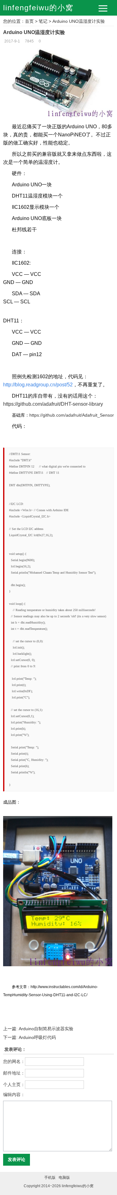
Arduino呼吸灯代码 (29, 1037)
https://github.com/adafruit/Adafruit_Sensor (71, 415)
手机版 (50, 1177)
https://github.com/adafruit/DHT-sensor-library (53, 404)
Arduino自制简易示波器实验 (38, 1028)
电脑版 (64, 1177)
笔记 (43, 21)
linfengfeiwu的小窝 (38, 7)
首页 (29, 21)
